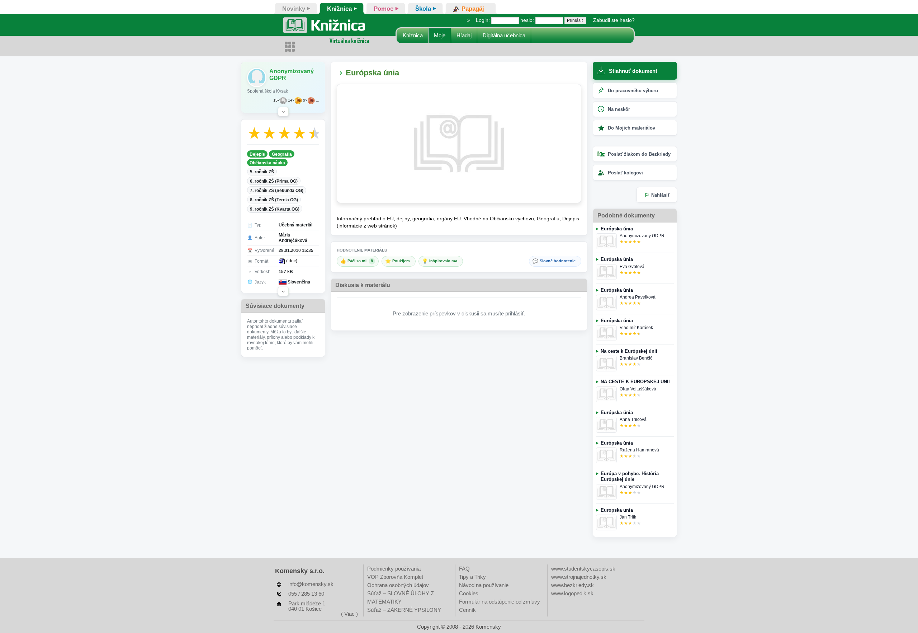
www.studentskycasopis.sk (583, 569)
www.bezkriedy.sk (572, 585)
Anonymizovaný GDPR (642, 235)
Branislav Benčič (636, 358)
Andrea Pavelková (638, 297)
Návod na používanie (483, 585)
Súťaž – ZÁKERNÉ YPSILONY (404, 610)
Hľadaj (464, 35)
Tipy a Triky (472, 577)
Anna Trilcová (633, 419)
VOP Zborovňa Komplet (395, 577)
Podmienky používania (394, 569)
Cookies (468, 593)
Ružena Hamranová (639, 450)
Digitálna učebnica (504, 35)
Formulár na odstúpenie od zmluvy (499, 602)
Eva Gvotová (632, 266)
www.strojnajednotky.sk (578, 577)
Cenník (467, 610)
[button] (283, 111)
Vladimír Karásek (636, 327)
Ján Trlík (628, 517)
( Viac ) (349, 614)
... (317, 100)
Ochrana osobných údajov (398, 585)
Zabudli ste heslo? (614, 20)
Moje (439, 35)
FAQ (464, 569)
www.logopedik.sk (572, 593)
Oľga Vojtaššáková (638, 388)
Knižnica (413, 35)
